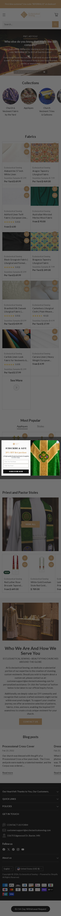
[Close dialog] (57, 442)
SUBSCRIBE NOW (16, 472)
